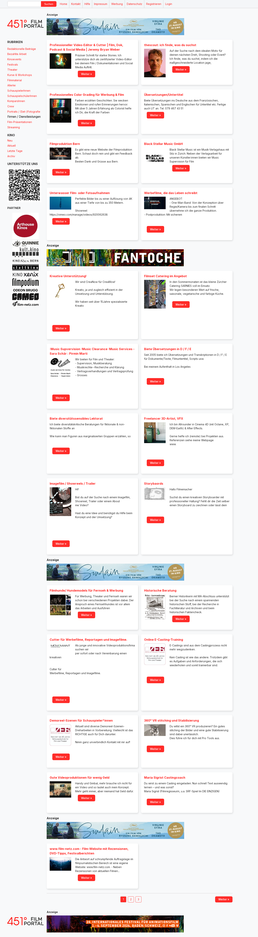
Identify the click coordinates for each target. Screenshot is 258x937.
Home (63, 3)
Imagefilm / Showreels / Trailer (73, 483)
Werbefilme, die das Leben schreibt (170, 193)
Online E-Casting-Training (163, 639)
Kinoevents (14, 59)
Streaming (13, 127)
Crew (10, 106)
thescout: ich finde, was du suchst (170, 45)
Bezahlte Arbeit (16, 54)
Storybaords (153, 483)
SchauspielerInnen (18, 90)
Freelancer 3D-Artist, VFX (163, 418)
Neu (9, 140)
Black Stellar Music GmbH (163, 144)
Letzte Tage (14, 150)
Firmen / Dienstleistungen (24, 116)
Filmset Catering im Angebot (165, 276)
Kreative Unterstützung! (68, 276)
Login (168, 3)
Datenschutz (134, 3)
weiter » (86, 74)
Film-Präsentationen (19, 122)
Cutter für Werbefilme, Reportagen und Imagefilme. (88, 639)
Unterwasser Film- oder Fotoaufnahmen (80, 193)
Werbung (117, 3)
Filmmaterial (14, 80)
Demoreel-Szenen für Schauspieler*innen (81, 720)
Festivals (12, 64)
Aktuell (11, 145)
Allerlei (11, 85)
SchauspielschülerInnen (22, 95)
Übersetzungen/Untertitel (163, 95)
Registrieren (153, 3)
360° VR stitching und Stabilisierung (171, 720)
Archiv (11, 156)
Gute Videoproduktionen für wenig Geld (79, 777)
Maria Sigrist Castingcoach (164, 777)
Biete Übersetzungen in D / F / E (167, 349)
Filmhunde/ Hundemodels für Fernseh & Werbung (86, 590)
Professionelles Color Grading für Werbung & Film (87, 95)
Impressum (100, 3)
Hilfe (87, 3)
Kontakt (75, 3)
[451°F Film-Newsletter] (25, 24)
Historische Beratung (160, 590)
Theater (12, 69)
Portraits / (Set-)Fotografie (23, 111)
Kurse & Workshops (19, 75)
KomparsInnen (16, 101)
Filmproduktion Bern (65, 144)
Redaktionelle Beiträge (21, 48)
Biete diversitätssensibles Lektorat (76, 418)
